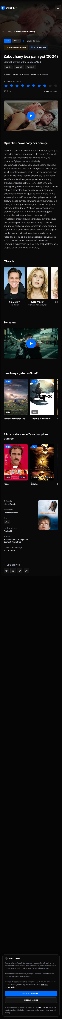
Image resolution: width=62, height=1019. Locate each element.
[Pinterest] (19, 570)
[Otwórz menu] (58, 8)
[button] (31, 115)
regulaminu (43, 1007)
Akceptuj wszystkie (31, 993)
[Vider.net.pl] (10, 8)
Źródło (34, 483)
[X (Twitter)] (13, 570)
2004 (16, 41)
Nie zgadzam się (31, 1000)
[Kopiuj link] (26, 570)
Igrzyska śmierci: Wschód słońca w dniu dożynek (15, 418)
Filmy (10, 31)
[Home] (3, 31)
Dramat (19, 67)
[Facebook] (6, 570)
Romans (30, 67)
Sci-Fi (8, 67)
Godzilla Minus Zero (41, 418)
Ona (6, 483)
